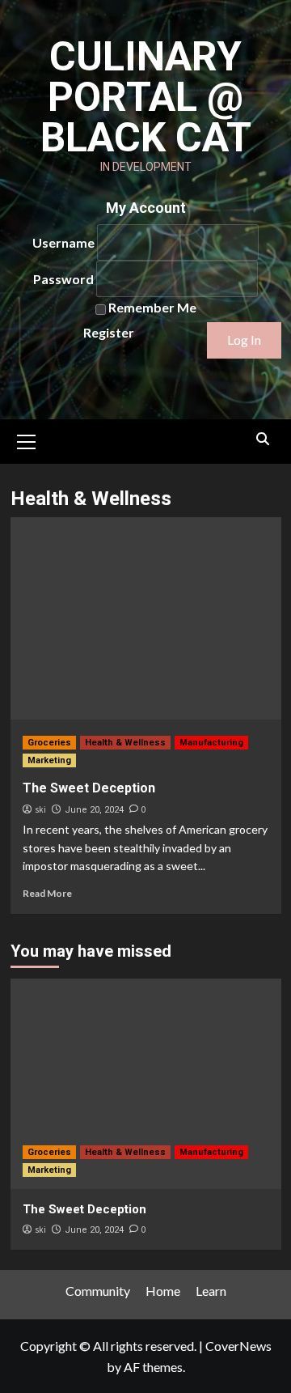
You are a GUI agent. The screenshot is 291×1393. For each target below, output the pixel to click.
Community (97, 1290)
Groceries (49, 742)
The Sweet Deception (89, 788)
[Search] (263, 439)
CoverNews (238, 1345)
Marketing (49, 760)
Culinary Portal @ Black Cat (145, 97)
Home (163, 1290)
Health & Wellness (125, 742)
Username (63, 242)
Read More (47, 893)
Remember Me (152, 307)
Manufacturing (211, 742)
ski (40, 809)
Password (63, 279)
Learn (211, 1290)
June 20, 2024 (94, 810)
